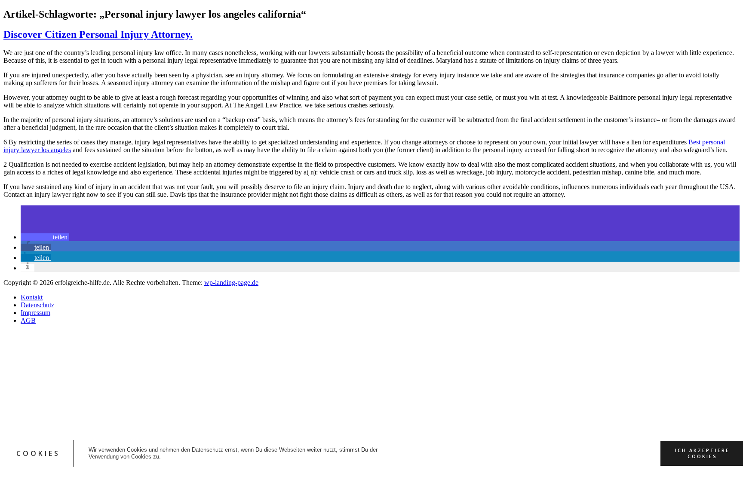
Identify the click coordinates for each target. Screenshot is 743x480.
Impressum (35, 312)
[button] (45, 237)
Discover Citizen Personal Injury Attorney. (98, 34)
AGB (28, 320)
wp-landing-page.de (231, 282)
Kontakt (32, 297)
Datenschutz (37, 305)
